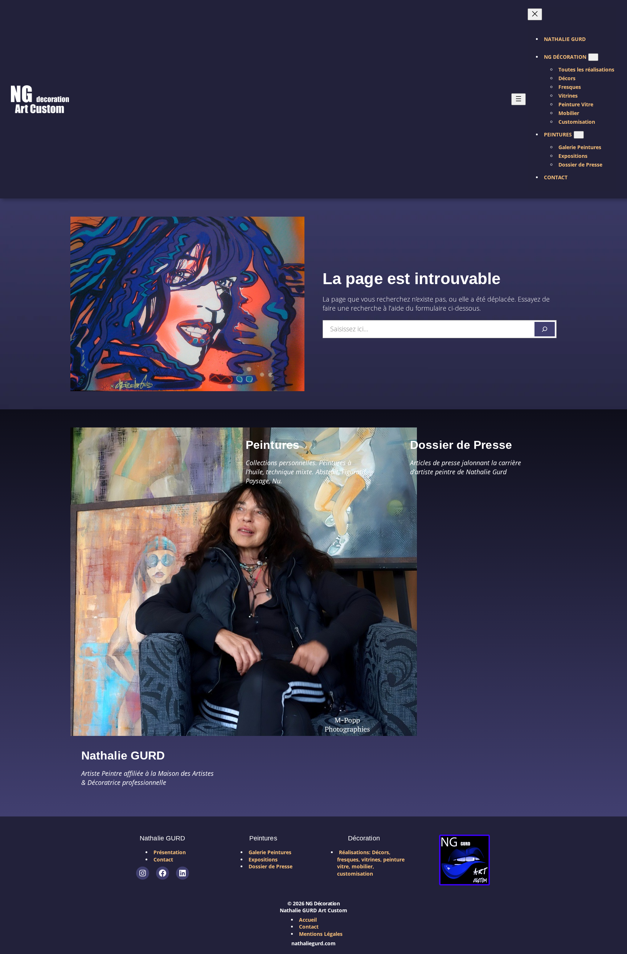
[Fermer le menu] (535, 14)
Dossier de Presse (461, 444)
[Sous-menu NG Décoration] (593, 57)
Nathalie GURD (123, 755)
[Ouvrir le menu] (518, 99)
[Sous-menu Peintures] (579, 135)
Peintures (272, 444)
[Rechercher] (544, 329)
